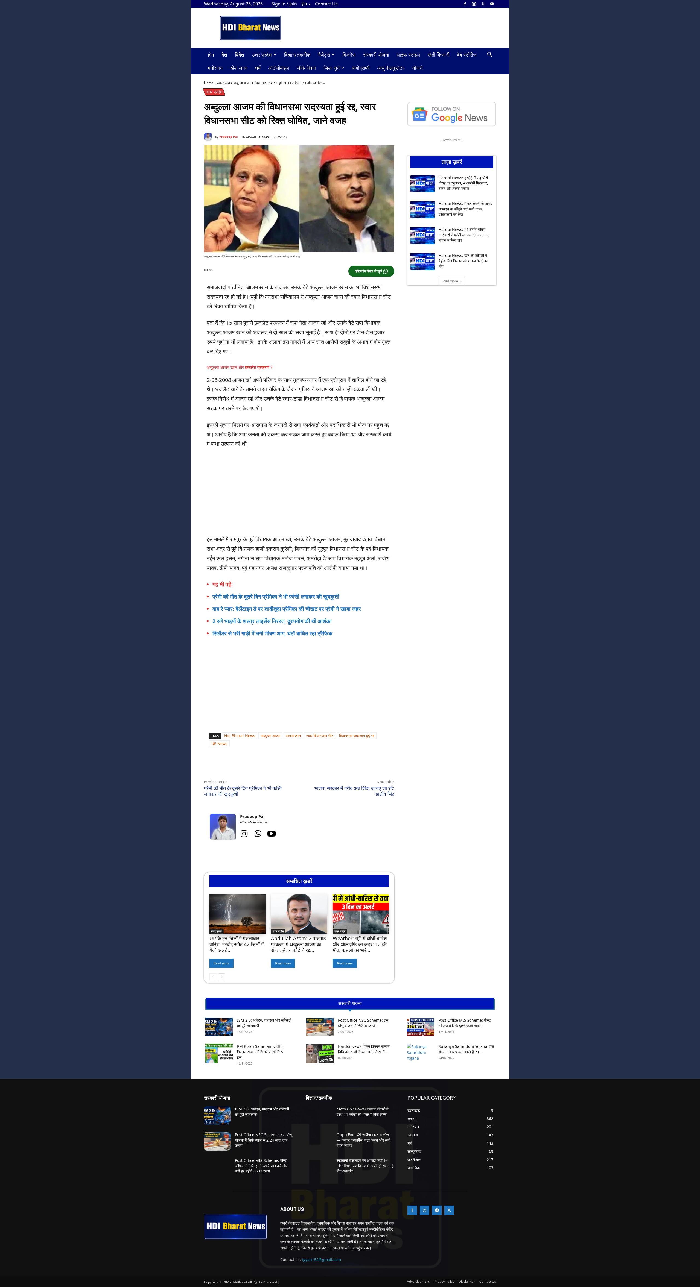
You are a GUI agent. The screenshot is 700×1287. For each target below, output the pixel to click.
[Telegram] (279, 766)
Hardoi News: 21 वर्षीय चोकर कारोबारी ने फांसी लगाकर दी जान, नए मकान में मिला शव (463, 235)
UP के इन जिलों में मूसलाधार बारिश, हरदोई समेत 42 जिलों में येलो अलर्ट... (236, 944)
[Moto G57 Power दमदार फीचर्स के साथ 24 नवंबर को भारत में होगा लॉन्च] (319, 1115)
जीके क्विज (306, 68)
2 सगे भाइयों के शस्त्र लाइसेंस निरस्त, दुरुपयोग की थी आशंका (272, 621)
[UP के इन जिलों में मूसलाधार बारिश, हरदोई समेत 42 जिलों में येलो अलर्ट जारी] (237, 914)
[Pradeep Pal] (209, 137)
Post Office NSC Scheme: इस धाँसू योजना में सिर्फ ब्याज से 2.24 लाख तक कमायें (263, 1140)
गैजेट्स (324, 54)
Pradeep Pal (228, 136)
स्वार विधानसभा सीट (320, 735)
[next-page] (221, 976)
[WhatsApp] (254, 766)
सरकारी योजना (376, 54)
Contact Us (326, 4)
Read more (221, 963)
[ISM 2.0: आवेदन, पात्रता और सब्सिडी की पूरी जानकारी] (219, 1027)
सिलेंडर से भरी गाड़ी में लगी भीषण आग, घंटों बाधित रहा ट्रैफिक (272, 633)
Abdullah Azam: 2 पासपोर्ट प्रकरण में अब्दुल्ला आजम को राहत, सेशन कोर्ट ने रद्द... (298, 944)
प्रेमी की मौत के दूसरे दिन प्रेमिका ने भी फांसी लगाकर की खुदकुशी (275, 596)
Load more (450, 281)
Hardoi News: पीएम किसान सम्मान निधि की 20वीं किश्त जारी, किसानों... (364, 1049)
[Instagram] (474, 4)
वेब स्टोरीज (467, 54)
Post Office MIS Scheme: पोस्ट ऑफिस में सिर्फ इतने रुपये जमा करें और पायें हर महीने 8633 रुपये (261, 1166)
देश (224, 54)
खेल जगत (238, 68)
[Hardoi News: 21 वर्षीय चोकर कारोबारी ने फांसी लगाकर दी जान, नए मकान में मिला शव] (422, 235)
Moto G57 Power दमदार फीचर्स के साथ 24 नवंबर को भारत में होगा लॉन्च (363, 1111)
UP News (219, 743)
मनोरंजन (215, 68)
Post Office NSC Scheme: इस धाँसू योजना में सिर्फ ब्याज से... (363, 1023)
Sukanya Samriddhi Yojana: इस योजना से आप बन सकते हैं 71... (466, 1049)
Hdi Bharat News (239, 735)
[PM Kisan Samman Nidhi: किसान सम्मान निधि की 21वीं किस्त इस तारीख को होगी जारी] (219, 1053)
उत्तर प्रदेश (262, 54)
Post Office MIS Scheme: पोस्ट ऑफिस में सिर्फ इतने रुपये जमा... (465, 1023)
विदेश (239, 54)
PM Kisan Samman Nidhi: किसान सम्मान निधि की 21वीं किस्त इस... (260, 1052)
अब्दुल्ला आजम (270, 735)
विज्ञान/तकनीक (297, 54)
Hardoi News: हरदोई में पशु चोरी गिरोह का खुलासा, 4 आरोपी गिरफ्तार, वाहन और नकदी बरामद (463, 183)
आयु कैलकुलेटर (390, 68)
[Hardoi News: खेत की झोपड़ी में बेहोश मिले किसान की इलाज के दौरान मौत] (422, 261)
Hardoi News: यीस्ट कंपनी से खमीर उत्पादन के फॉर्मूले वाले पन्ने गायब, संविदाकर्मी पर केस (465, 209)
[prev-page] (212, 976)
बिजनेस (348, 54)
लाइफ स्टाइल (408, 54)
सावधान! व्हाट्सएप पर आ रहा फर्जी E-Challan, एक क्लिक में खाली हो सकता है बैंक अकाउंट (365, 1166)
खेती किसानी (439, 54)
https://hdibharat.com (254, 822)
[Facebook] (465, 4)
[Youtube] (492, 4)
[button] (489, 55)
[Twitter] (483, 4)
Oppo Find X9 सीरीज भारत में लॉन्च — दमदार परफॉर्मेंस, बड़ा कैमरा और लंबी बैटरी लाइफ (363, 1140)
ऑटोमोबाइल (278, 68)
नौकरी (417, 68)
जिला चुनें (331, 68)
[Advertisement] (299, 494)
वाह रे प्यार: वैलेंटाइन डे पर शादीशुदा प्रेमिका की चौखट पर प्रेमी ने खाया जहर (286, 608)
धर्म (258, 68)
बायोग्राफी (361, 68)
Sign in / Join (284, 4)
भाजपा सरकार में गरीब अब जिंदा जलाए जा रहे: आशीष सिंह (354, 791)
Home (208, 82)
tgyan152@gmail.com (321, 1259)
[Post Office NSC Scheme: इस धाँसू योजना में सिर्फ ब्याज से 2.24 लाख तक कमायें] (320, 1027)
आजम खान (293, 735)
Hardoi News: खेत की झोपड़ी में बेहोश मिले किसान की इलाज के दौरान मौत (463, 261)
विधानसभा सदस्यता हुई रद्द (356, 735)
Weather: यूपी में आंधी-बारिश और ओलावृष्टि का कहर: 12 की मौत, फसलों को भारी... (360, 944)
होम (304, 4)
